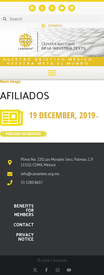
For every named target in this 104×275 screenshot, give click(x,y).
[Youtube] (61, 8)
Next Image (10, 81)
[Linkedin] (71, 8)
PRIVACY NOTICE (25, 237)
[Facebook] (32, 8)
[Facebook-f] (46, 270)
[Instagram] (52, 8)
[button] (52, 72)
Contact (24, 224)
